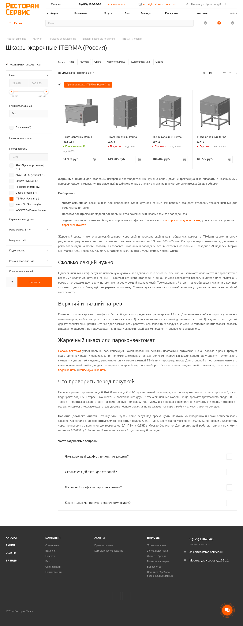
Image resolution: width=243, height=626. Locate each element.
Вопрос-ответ (155, 566)
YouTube (136, 596)
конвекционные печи (92, 370)
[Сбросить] (11, 282)
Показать (34, 282)
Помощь (153, 537)
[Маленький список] (204, 73)
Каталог (12, 537)
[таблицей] (236, 73)
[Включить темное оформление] (235, 4)
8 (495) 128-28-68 (90, 4)
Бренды (12, 560)
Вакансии (50, 550)
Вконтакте (107, 596)
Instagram (117, 596)
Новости (50, 556)
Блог (48, 561)
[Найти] (189, 23)
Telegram (126, 596)
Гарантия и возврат (158, 561)
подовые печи (67, 370)
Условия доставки (157, 550)
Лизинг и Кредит (156, 556)
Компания (53, 537)
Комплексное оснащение (108, 550)
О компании (52, 545)
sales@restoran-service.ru (205, 551)
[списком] (230, 73)
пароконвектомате (74, 224)
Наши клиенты (53, 572)
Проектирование (103, 545)
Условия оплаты (156, 545)
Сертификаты (53, 566)
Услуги (11, 553)
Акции (10, 545)
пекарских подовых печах (182, 220)
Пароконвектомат (69, 350)
